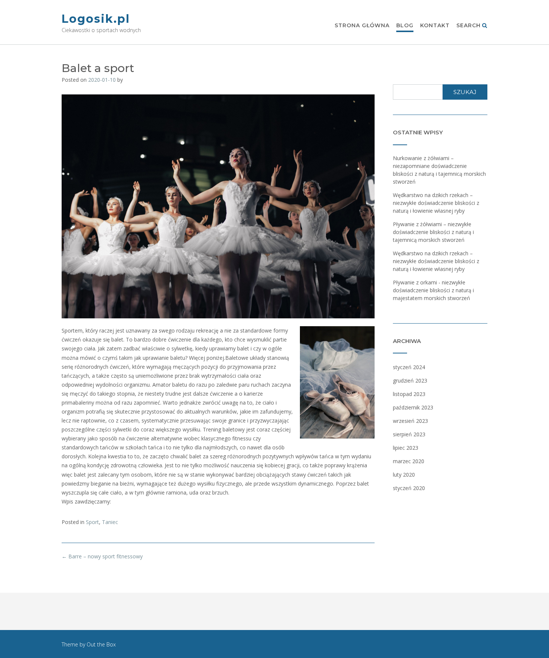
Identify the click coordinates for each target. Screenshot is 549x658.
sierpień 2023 (409, 434)
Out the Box (101, 644)
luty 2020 (404, 474)
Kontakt (435, 25)
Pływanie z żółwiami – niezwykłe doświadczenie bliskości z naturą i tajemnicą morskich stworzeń (433, 232)
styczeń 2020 (409, 488)
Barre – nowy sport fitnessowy (102, 556)
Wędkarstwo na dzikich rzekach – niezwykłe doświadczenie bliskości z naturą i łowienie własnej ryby (436, 202)
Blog (404, 25)
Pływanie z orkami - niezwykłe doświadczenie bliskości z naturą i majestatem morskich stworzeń (433, 290)
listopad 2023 (409, 393)
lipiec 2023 (405, 447)
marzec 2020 (408, 461)
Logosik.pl (96, 19)
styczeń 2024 (409, 367)
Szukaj (465, 92)
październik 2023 (413, 407)
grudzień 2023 (410, 380)
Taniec (110, 522)
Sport (92, 522)
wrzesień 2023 (410, 420)
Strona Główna (362, 25)
